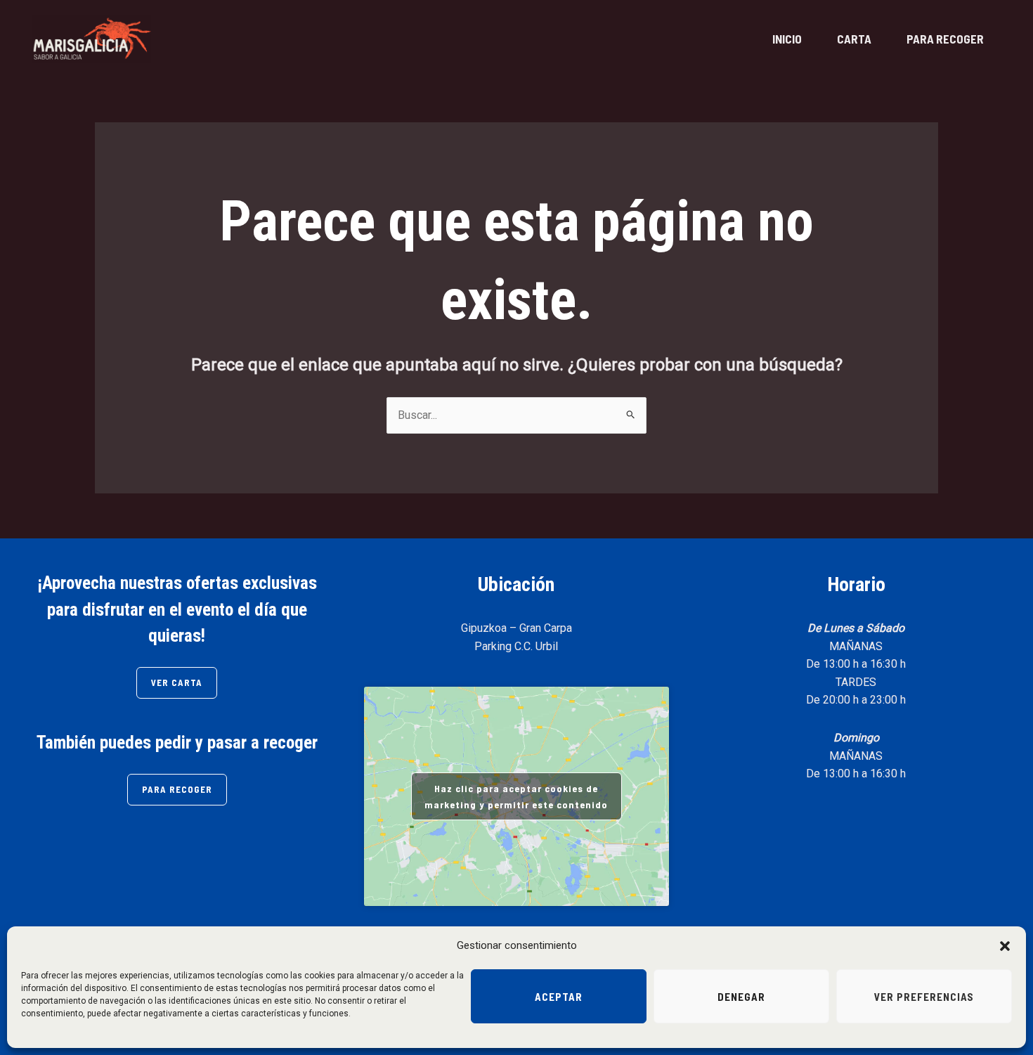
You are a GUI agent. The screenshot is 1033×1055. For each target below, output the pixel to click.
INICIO (787, 39)
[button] (1005, 946)
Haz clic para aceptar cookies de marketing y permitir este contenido (516, 796)
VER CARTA (176, 682)
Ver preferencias (924, 996)
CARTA (854, 39)
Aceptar (559, 996)
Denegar (741, 996)
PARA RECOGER (945, 39)
